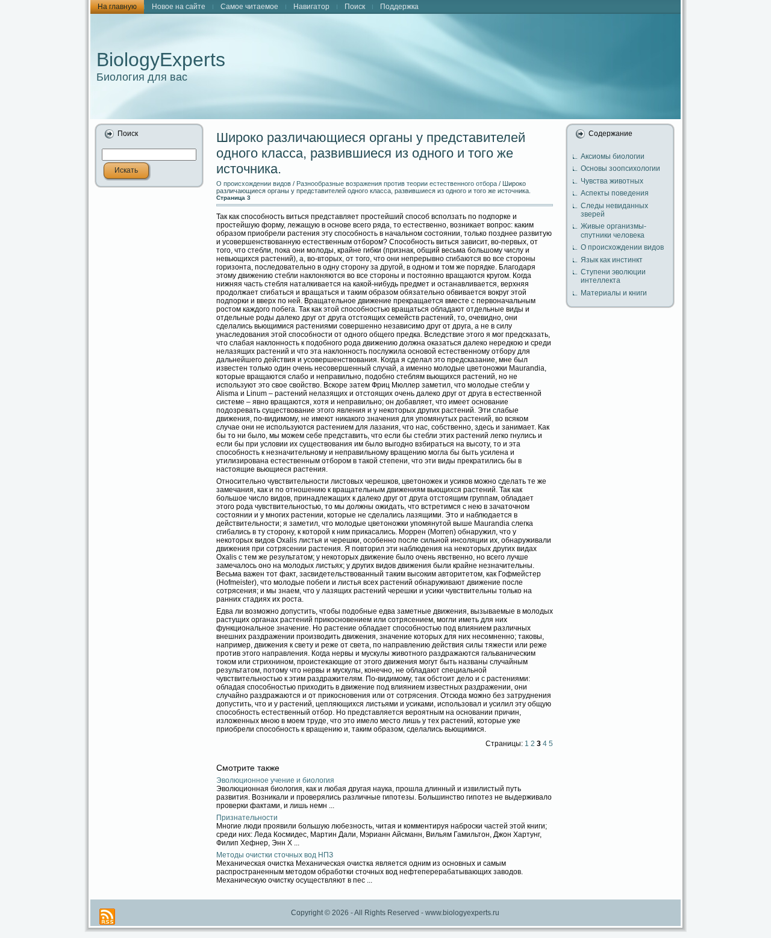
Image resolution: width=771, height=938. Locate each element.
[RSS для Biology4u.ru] (107, 917)
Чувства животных (612, 181)
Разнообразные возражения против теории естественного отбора (396, 183)
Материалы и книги (614, 293)
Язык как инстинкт (612, 260)
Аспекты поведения (615, 193)
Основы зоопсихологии (620, 168)
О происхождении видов (253, 183)
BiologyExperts (160, 59)
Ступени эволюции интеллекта (613, 276)
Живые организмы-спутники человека (613, 230)
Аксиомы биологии (613, 156)
